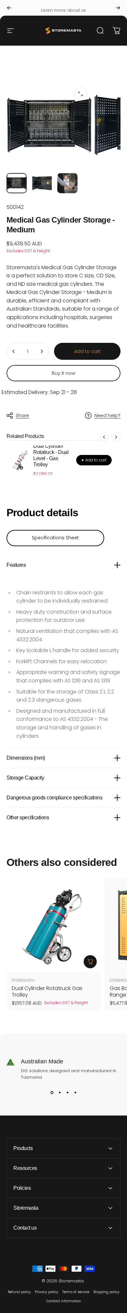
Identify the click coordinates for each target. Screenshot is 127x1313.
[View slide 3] (67, 1092)
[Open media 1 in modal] (80, 93)
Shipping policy (106, 1292)
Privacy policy (46, 1292)
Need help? (107, 416)
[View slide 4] (75, 1092)
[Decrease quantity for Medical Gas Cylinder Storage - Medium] (14, 351)
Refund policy (19, 1292)
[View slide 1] (52, 1092)
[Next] (118, 8)
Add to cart (93, 460)
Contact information (63, 1301)
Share (22, 415)
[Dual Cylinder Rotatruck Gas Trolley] (54, 925)
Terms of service (75, 1292)
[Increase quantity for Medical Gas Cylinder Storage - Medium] (42, 351)
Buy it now (63, 373)
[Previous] (9, 8)
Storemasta (23, 980)
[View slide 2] (60, 1092)
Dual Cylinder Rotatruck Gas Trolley (47, 992)
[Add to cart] (90, 961)
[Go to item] (17, 183)
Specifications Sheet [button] (55, 537)
